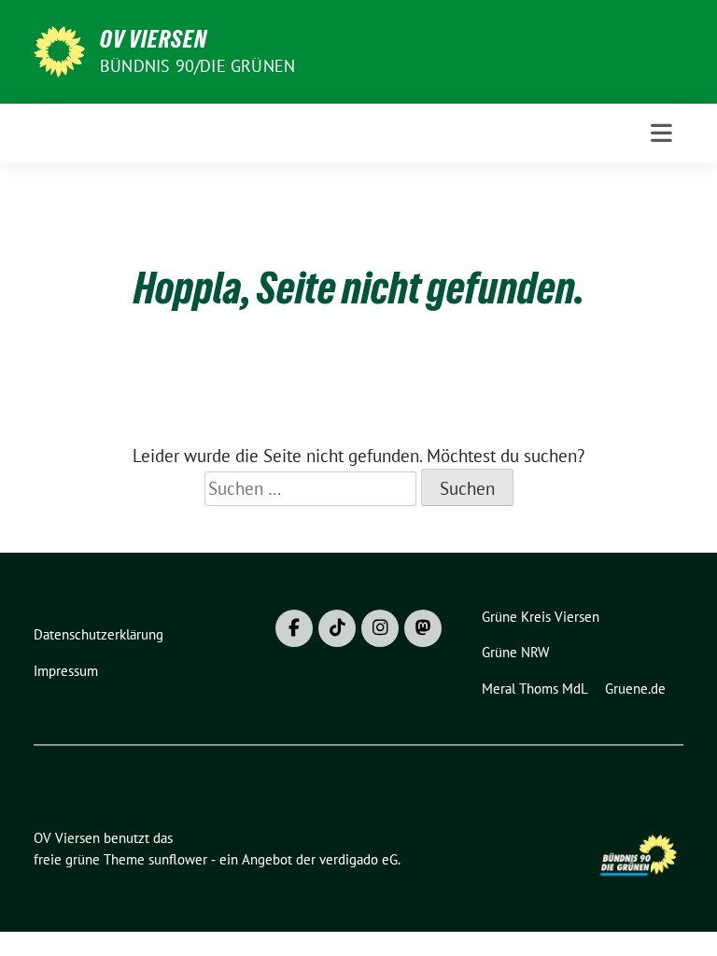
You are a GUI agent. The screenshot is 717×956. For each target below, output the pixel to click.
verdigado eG (358, 859)
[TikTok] (337, 628)
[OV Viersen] (59, 49)
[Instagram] (380, 628)
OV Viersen (153, 39)
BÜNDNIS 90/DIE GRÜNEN (197, 66)
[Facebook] (294, 628)
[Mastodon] (423, 628)
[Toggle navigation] (661, 133)
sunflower (177, 859)
